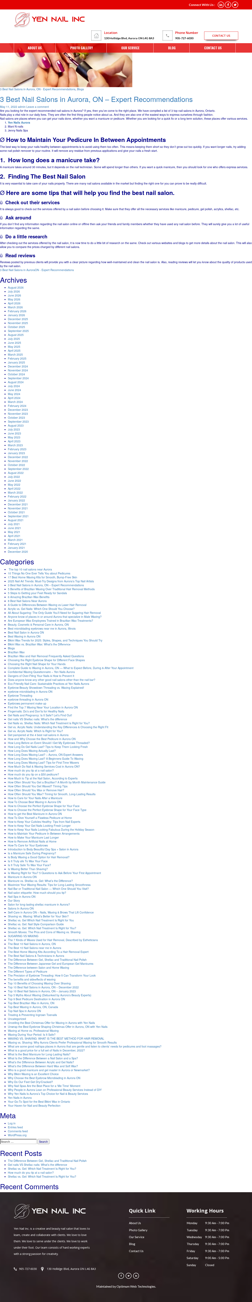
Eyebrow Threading (20, 695)
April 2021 (14, 536)
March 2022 (15, 492)
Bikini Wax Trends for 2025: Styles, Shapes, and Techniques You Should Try (55, 640)
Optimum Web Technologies (136, 1286)
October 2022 (16, 465)
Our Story (14, 900)
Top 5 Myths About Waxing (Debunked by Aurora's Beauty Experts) (49, 995)
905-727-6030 (184, 38)
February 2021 (17, 544)
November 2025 (18, 323)
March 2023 (15, 445)
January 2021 (16, 548)
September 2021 (18, 516)
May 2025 (14, 347)
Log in (12, 1123)
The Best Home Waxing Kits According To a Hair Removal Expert (48, 952)
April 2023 (14, 441)
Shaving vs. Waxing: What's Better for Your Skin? (38, 916)
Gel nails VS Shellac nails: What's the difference (37, 719)
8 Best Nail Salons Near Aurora (27, 601)
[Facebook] (121, 1276)
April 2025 (14, 350)
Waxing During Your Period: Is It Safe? (32, 1034)
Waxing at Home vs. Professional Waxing (33, 1031)
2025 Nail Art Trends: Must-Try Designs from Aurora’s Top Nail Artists (51, 581)
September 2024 (18, 378)
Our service (130, 47)
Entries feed (15, 1127)
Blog (172, 47)
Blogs (80, 89)
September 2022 (18, 469)
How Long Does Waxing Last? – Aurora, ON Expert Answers (45, 755)
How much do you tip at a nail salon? (31, 770)
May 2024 (14, 394)
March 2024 (15, 402)
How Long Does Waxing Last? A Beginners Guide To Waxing (45, 759)
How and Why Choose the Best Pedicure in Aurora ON (42, 739)
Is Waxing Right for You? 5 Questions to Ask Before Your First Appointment (54, 873)
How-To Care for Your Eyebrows (28, 845)
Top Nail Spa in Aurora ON (24, 1011)
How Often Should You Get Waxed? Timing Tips (38, 786)
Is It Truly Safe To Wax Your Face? (29, 865)
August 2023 (16, 425)
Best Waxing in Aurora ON (24, 636)
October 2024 (16, 374)
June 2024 (14, 390)
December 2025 (18, 319)
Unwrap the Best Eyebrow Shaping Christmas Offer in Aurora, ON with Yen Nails (57, 1027)
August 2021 (16, 520)
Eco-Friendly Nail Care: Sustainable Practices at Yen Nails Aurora (48, 684)
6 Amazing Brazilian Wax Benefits (28, 597)
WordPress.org (17, 1135)
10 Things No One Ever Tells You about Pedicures (39, 573)
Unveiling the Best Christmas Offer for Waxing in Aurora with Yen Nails (51, 1023)
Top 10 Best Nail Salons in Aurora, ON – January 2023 (42, 991)
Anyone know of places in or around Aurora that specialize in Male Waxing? (55, 617)
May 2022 (14, 485)
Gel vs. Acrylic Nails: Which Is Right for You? (35, 731)
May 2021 (14, 532)
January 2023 (16, 453)
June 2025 (14, 343)
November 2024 (18, 370)
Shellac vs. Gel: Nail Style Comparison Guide (36, 924)
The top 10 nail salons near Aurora (30, 569)
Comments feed (18, 1131)
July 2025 (14, 339)
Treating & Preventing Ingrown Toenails (32, 1015)
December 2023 (18, 410)
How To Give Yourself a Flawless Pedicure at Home (40, 818)
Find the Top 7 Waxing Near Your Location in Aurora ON (43, 707)
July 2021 (14, 524)
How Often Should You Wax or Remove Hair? (36, 790)
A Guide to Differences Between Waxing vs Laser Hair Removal (47, 605)
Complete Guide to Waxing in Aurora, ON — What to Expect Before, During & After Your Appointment (70, 668)
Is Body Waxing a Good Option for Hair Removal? (38, 857)
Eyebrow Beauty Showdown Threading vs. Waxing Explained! (46, 688)
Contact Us (213, 47)
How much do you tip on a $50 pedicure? (33, 774)
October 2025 (16, 327)
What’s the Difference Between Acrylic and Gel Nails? (41, 1062)
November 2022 (18, 461)
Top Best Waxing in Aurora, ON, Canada (33, 1007)
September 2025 (18, 331)
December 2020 (18, 552)
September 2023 (18, 421)
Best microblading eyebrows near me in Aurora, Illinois (42, 628)
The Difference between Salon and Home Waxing (38, 967)
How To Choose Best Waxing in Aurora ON (34, 802)
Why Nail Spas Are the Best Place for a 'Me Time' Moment (44, 1086)
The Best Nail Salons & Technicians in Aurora (36, 956)
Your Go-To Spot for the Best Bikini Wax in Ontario (39, 1101)
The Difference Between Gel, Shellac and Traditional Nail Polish (47, 960)
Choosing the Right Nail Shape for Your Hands (37, 664)
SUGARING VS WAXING (23, 936)
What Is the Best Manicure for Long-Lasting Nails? (39, 1054)
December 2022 (18, 457)
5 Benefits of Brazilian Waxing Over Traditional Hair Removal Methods (51, 589)
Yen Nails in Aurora (20, 1098)
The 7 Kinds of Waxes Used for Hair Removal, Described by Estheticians (53, 940)
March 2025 (15, 354)
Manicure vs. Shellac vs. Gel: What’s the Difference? (40, 881)
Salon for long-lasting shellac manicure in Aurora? (39, 904)
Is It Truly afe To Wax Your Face (28, 861)
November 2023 (18, 414)
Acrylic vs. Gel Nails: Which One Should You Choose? (41, 609)
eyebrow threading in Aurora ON (28, 699)
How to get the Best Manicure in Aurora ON (35, 814)
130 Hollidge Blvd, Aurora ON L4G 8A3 (129, 38)
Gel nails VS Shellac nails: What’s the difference (37, 1165)
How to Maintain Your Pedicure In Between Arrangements (44, 833)
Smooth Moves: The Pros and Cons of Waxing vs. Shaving (44, 932)
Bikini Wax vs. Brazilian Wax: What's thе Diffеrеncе (39, 644)
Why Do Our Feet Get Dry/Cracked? (30, 1082)
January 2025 (16, 362)
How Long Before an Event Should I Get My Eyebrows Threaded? (49, 743)
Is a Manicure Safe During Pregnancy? (32, 853)
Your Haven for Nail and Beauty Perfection (34, 1105)
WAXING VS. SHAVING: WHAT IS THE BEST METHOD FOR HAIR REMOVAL (56, 1038)
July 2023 (14, 429)
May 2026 (14, 299)
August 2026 (16, 287)
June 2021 (14, 528)
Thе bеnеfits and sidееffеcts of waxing (32, 979)
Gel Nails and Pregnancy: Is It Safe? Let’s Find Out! (40, 715)
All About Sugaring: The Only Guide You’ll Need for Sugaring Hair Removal (54, 613)
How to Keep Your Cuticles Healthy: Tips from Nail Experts (44, 822)
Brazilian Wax (16, 652)
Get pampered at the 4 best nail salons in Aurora (38, 735)
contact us (221, 35)
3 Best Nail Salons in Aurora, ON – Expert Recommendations (96, 99)
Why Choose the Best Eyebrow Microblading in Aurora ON (44, 1078)
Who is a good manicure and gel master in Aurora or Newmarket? (49, 1070)
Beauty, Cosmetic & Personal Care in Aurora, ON (38, 624)
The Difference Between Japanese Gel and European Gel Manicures (50, 964)
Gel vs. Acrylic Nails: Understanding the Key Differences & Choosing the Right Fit (58, 727)
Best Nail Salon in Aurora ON (26, 632)
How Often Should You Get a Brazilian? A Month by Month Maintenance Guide (57, 782)
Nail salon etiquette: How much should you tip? (37, 893)
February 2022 (17, 496)
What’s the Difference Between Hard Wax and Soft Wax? (43, 1066)
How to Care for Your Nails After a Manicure (35, 798)
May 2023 (14, 437)
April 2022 (14, 488)
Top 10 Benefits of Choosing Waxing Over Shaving (39, 983)
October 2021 (16, 512)
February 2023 (17, 449)
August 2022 (16, 473)
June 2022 (14, 481)
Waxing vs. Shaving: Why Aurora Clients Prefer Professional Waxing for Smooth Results (62, 1042)
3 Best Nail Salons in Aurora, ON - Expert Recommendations (37, 89)
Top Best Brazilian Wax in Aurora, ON (31, 1003)
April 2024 (14, 398)
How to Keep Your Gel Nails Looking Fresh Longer (39, 826)
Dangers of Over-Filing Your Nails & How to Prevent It (41, 676)
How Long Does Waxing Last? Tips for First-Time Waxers (43, 762)
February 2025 (17, 358)
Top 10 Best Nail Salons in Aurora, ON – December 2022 (43, 987)
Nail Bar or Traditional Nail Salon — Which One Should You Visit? (48, 889)
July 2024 (14, 386)
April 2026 (14, 303)
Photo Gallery (81, 47)
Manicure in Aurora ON (22, 877)
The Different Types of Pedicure (27, 971)
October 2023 (16, 417)
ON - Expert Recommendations (54, 270)
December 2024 (18, 366)
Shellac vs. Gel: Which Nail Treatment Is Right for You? (42, 928)
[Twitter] (129, 1276)
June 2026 (14, 295)
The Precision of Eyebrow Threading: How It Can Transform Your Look (52, 975)
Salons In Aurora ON (21, 908)
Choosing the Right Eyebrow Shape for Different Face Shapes (46, 660)
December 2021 (18, 504)
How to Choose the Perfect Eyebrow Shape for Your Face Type (47, 810)
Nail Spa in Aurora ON (21, 896)
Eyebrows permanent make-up (27, 703)
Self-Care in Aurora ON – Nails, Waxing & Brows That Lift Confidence (51, 912)
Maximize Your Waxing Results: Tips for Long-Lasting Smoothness (49, 885)
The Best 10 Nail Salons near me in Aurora (34, 948)
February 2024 (17, 406)
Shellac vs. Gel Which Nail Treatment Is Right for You (41, 920)
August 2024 (16, 382)
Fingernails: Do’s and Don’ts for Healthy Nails (36, 711)
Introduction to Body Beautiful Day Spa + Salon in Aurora (43, 849)
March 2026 (15, 307)
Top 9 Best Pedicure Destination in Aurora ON (36, 999)
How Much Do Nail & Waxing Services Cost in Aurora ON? (44, 766)
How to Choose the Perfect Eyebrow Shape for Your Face (44, 806)
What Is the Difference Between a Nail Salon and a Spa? (43, 1058)
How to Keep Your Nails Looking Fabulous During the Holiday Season (51, 829)
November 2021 (18, 508)
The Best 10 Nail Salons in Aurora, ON (32, 944)
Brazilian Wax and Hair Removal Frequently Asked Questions (46, 656)
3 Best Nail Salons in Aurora (17, 270)
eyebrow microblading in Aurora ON (30, 691)
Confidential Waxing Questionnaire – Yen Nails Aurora (41, 672)
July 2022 (14, 477)
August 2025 (16, 335)
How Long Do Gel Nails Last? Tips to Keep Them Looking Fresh (48, 747)
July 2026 (14, 291)
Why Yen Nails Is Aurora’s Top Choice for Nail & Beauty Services (48, 1094)
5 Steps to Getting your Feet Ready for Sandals (37, 593)
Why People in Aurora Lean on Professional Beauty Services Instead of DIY (55, 1090)
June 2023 (14, 433)
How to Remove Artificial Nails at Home (32, 841)
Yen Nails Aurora (19, 122)
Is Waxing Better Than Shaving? (28, 869)
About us (35, 47)
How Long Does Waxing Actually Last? (32, 751)
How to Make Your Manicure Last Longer (33, 837)
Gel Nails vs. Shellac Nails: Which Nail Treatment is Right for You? (49, 723)
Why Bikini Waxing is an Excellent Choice (33, 1074)
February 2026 (17, 311)
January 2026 (16, 315)
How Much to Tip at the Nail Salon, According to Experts (43, 778)
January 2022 (16, 500)
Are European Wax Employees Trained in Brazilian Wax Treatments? (50, 621)
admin (22, 107)
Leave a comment (37, 107)
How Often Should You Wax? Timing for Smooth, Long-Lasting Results (51, 794)
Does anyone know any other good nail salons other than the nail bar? (51, 680)
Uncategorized (17, 1019)
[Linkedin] (136, 1276)
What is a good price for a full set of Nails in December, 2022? (46, 1050)
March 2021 (15, 540)
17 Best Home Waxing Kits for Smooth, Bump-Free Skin (42, 577)
